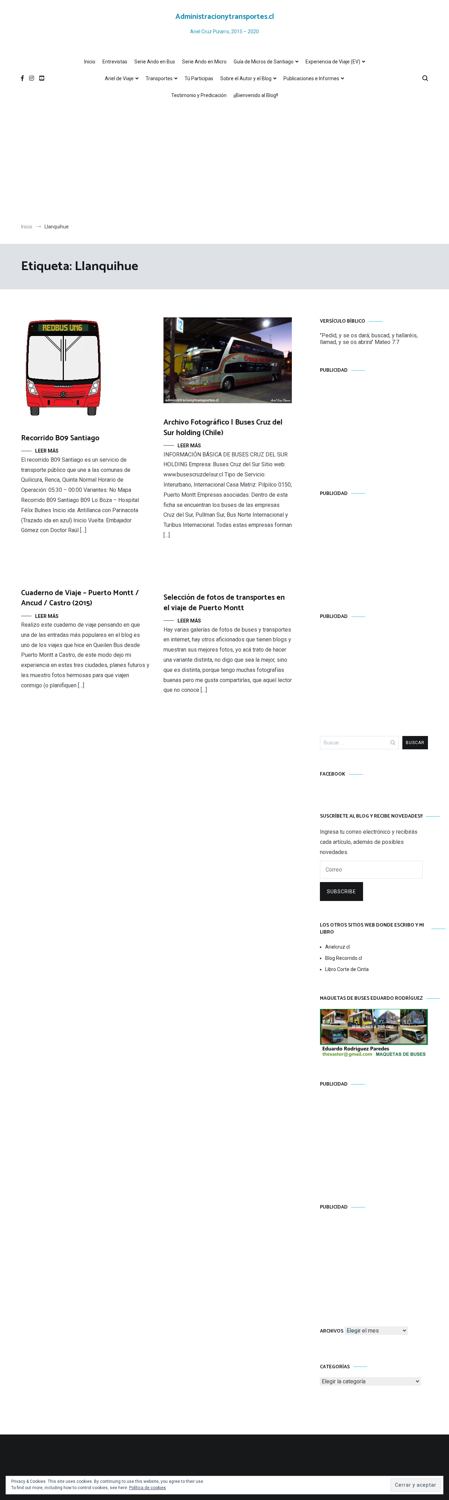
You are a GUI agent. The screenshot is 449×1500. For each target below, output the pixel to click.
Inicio (89, 61)
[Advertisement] (224, 164)
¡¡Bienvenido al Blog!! (256, 95)
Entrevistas (114, 61)
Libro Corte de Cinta (347, 969)
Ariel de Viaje (119, 78)
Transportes (159, 78)
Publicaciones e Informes (311, 78)
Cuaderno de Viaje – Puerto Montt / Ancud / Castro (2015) (80, 598)
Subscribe (341, 891)
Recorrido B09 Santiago (60, 438)
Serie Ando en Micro (204, 61)
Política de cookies (147, 1487)
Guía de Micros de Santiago (264, 61)
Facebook (332, 774)
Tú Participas (199, 78)
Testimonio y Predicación (199, 95)
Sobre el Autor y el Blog (246, 78)
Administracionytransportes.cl (224, 17)
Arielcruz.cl (337, 947)
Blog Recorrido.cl (343, 958)
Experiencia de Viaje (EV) (333, 61)
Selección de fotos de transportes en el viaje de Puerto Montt (224, 603)
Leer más (47, 451)
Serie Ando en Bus (154, 61)
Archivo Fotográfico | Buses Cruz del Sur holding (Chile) (222, 428)
